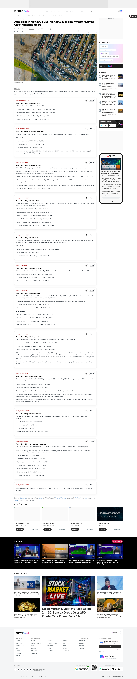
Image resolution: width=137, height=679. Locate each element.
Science (49, 648)
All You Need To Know (22, 523)
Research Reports (68, 11)
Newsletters (81, 640)
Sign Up (110, 646)
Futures (18, 650)
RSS (45, 676)
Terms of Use (24, 676)
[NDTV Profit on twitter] (18, 669)
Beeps (76, 11)
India (64, 643)
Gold (79, 498)
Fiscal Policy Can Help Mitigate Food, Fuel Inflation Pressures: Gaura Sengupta (81, 561)
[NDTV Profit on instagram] (21, 669)
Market (41, 498)
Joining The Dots (104, 523)
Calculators (34, 653)
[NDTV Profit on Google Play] (104, 668)
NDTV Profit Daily (48, 523)
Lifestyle (33, 648)
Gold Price (34, 650)
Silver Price (50, 650)
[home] (23, 10)
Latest (39, 11)
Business (52, 11)
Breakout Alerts (20, 645)
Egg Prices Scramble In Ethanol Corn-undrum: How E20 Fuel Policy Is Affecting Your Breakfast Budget (109, 615)
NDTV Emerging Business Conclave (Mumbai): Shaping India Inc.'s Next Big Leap (53, 562)
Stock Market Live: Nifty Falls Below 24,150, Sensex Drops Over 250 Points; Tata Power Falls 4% (66, 612)
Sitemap (40, 676)
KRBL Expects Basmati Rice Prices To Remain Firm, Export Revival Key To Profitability (108, 562)
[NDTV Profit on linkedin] (24, 669)
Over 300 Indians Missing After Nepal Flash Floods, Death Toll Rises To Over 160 (109, 593)
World (32, 645)
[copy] (96, 32)
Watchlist (19, 643)
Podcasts (81, 645)
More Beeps (110, 201)
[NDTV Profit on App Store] (117, 668)
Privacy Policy (32, 676)
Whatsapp (81, 648)
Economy (59, 11)
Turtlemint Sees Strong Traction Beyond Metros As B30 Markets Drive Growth (26, 561)
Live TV (34, 11)
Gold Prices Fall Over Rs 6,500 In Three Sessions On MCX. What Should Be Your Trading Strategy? (25, 615)
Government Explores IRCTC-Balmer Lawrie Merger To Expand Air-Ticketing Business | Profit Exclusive (26, 593)
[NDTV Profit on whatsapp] (30, 669)
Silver (86, 498)
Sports (64, 645)
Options (18, 653)
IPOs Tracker (20, 656)
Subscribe (20, 529)
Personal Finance (84, 11)
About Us (16, 676)
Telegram (81, 643)
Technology (50, 645)
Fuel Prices (66, 650)
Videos (65, 648)
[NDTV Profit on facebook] (15, 669)
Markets (46, 11)
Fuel (76, 498)
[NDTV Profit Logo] (22, 632)
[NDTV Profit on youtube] (27, 669)
